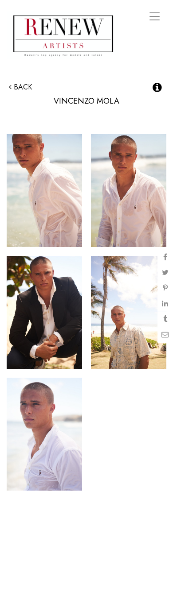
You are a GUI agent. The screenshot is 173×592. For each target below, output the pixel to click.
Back (22, 87)
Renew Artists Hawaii (63, 35)
